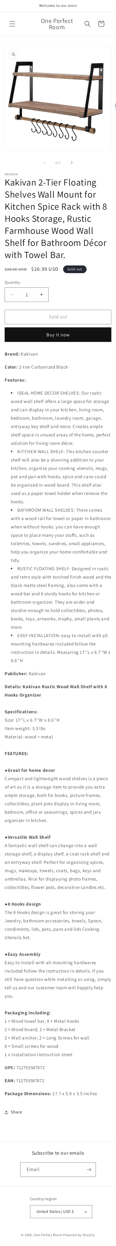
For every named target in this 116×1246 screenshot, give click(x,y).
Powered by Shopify (79, 1235)
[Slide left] (44, 162)
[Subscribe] (89, 1169)
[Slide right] (72, 162)
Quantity (12, 282)
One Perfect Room (48, 1235)
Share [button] (16, 1112)
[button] (12, 24)
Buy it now (58, 335)
